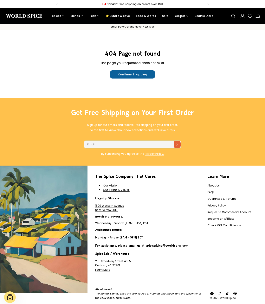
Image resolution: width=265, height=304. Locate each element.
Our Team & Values (116, 190)
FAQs (211, 192)
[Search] (233, 16)
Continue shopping (132, 74)
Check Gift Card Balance (224, 225)
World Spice (228, 298)
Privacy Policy (217, 205)
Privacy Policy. (154, 154)
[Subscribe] (177, 144)
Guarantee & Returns (222, 199)
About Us (214, 185)
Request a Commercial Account (229, 212)
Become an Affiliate (221, 219)
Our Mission (111, 185)
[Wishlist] (250, 16)
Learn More (102, 270)
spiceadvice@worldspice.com (167, 245)
